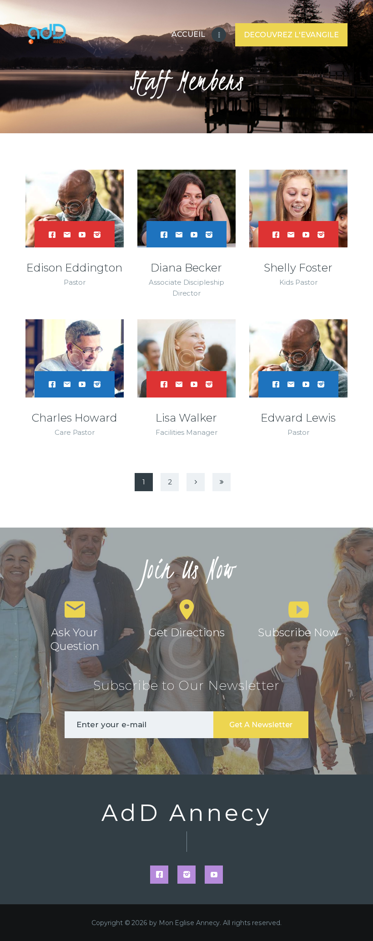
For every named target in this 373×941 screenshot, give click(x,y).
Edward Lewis (298, 417)
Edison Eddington (74, 267)
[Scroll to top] (357, 919)
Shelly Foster (298, 267)
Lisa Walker (186, 417)
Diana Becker (186, 267)
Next (195, 482)
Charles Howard (74, 417)
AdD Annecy (186, 813)
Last (221, 482)
